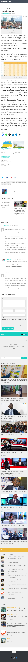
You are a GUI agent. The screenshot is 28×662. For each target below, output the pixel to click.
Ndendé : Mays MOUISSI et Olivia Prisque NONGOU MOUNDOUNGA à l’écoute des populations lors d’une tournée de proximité (19, 211)
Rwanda (9, 184)
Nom (3, 308)
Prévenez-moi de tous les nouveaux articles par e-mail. (13, 325)
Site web (4, 313)
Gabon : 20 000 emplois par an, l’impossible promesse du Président (18, 150)
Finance (18, 607)
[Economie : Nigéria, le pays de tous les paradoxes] (7, 162)
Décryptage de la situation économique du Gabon (13, 525)
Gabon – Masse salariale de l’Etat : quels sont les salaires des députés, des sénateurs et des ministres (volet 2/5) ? (17, 625)
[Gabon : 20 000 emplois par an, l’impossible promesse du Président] (18, 144)
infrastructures (4, 184)
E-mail (16, 308)
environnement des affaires (21, 182)
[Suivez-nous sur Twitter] (24, 334)
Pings (15, 225)
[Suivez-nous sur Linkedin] (26, 334)
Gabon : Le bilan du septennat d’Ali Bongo (16, 640)
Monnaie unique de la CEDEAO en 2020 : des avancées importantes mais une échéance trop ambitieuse (12, 454)
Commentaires (7, 225)
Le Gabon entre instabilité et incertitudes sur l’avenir (14, 491)
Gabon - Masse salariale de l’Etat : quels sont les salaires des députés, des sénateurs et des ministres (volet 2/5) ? (17, 575)
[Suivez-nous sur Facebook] (22, 334)
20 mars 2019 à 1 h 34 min (17, 275)
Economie (3, 5)
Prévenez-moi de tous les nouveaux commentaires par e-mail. (14, 320)
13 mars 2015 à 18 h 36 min (17, 259)
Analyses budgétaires (11, 607)
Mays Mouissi (6, 13)
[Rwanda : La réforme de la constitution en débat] (6, 144)
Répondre (7, 256)
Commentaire (5, 298)
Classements (10, 614)
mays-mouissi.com (6, 1)
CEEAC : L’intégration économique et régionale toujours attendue (6, 204)
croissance (8, 182)
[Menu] (26, 1)
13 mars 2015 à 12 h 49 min (19, 229)
